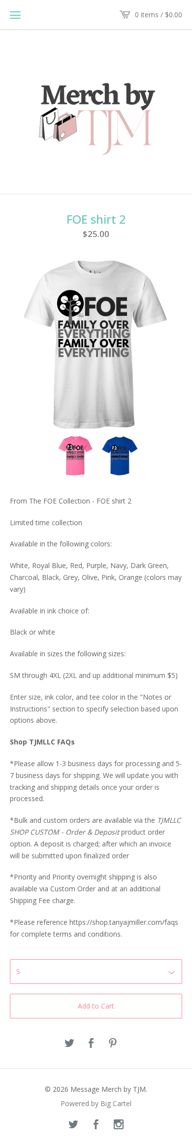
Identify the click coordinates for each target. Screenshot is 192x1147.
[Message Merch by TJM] (96, 110)
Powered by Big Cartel (96, 1103)
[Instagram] (119, 1124)
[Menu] (15, 14)
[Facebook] (96, 1124)
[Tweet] (69, 1043)
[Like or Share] (91, 1043)
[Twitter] (73, 1124)
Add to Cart (96, 1006)
